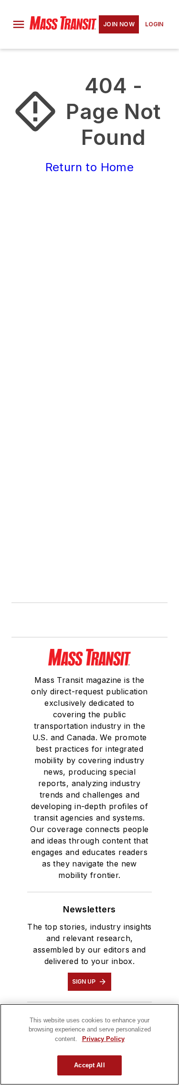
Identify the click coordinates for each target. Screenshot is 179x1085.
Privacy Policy (103, 1038)
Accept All (89, 1065)
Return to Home (89, 167)
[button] (18, 24)
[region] (89, 1044)
